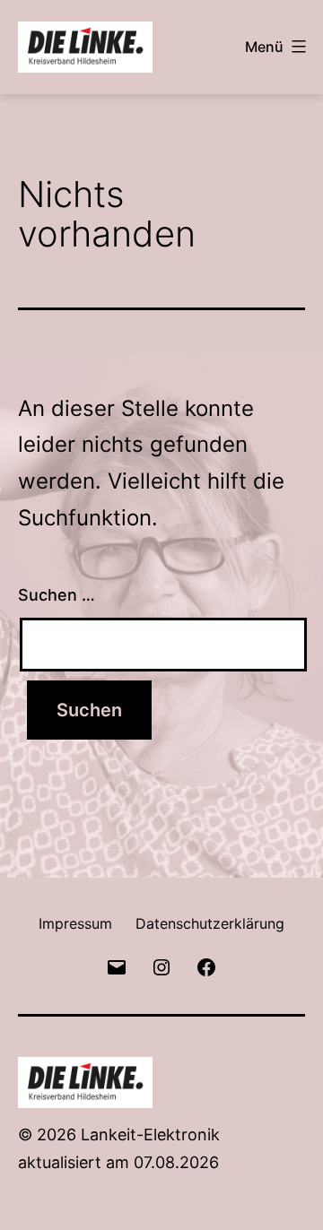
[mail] (115, 966)
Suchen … (56, 594)
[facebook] (206, 966)
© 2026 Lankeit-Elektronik (119, 1134)
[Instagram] (161, 966)
